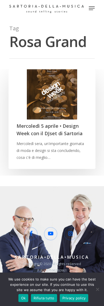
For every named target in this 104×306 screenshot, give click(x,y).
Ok (23, 298)
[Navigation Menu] (92, 8)
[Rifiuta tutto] (97, 289)
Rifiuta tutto (44, 298)
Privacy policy (74, 298)
